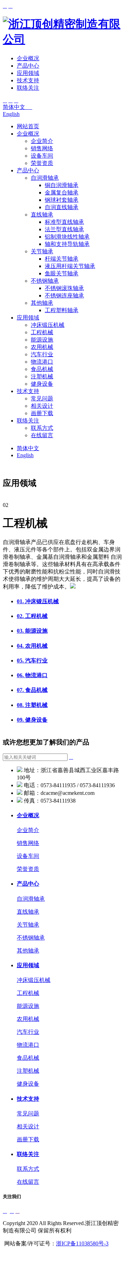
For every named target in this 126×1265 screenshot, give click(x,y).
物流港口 (42, 362)
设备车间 (42, 156)
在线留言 (42, 435)
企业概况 (28, 58)
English (11, 114)
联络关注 (28, 88)
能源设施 (42, 340)
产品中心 (28, 66)
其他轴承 (42, 303)
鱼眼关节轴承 (61, 273)
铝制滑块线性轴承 (67, 237)
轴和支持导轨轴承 (67, 244)
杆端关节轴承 (61, 259)
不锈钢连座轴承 (64, 295)
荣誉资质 (42, 163)
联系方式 (42, 428)
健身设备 (42, 384)
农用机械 (42, 347)
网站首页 (28, 126)
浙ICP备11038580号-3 (82, 1243)
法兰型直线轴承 (64, 229)
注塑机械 (42, 376)
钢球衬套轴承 (61, 200)
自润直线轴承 (61, 207)
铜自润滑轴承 (61, 185)
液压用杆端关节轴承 (70, 266)
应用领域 (28, 73)
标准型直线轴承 (64, 222)
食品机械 (42, 369)
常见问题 (42, 398)
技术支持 (28, 80)
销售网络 (42, 148)
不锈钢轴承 (45, 281)
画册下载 (42, 413)
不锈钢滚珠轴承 (64, 288)
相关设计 (42, 406)
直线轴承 (42, 215)
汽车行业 (42, 354)
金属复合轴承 (61, 192)
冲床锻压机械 (47, 325)
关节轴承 (42, 251)
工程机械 (42, 332)
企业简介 (42, 141)
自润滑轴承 (45, 178)
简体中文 (17, 107)
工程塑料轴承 (61, 310)
